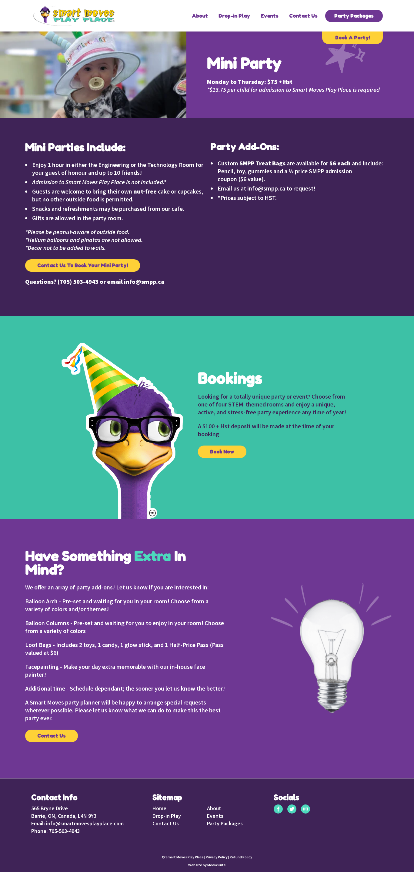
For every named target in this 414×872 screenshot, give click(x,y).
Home (159, 808)
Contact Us (303, 16)
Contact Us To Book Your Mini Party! (82, 265)
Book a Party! (352, 38)
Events (270, 16)
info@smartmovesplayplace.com (84, 823)
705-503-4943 (64, 830)
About (200, 16)
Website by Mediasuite (207, 865)
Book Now (222, 452)
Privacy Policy (217, 857)
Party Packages (354, 16)
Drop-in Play (234, 16)
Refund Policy (241, 857)
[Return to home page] (73, 15)
